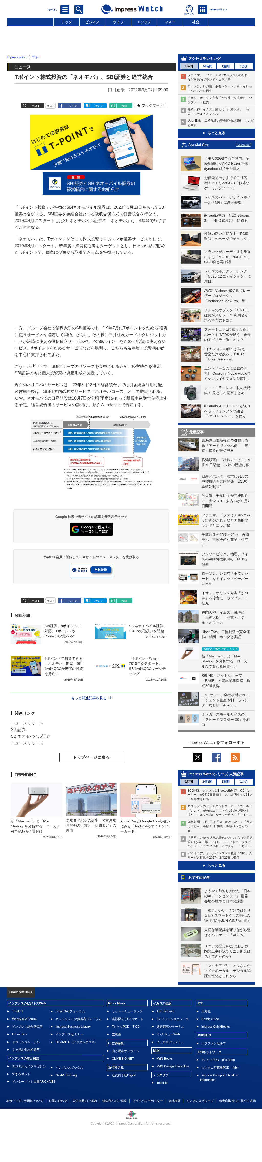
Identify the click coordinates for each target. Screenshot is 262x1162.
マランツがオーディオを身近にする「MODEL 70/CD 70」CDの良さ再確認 (227, 257)
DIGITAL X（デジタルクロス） (76, 1042)
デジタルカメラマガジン (29, 1066)
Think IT (17, 1011)
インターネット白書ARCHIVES (34, 1081)
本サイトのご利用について (24, 1101)
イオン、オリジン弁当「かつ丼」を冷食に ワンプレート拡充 (225, 598)
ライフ (118, 22)
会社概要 (174, 1101)
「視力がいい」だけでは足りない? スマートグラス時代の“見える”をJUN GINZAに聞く (227, 915)
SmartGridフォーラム (70, 1011)
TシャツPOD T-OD (126, 1026)
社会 (195, 22)
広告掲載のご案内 (84, 1101)
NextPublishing (66, 1075)
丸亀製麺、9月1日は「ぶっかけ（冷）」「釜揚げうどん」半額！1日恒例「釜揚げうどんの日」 (220, 826)
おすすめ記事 (199, 877)
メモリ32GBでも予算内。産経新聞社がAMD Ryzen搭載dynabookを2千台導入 (226, 163)
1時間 (189, 66)
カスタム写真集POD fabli (219, 1067)
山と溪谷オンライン (125, 1051)
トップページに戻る (91, 757)
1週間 (226, 66)
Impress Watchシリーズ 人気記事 (216, 774)
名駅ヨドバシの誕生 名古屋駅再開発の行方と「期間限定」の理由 (91, 825)
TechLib (162, 1083)
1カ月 (244, 66)
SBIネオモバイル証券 (30, 736)
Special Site (198, 145)
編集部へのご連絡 (114, 1101)
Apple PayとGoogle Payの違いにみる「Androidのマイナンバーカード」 (145, 826)
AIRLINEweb (165, 1011)
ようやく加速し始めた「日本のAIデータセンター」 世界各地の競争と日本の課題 (227, 896)
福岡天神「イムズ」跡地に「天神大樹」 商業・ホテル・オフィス (223, 617)
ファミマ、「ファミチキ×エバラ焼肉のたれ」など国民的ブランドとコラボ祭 (226, 520)
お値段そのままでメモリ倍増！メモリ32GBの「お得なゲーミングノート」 (226, 183)
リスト (51, 105)
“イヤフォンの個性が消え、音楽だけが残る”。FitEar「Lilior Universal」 (226, 354)
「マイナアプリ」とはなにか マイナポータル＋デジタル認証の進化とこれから (229, 971)
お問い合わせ (58, 1101)
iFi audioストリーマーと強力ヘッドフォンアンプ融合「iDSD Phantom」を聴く (227, 411)
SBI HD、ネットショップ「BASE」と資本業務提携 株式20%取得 (226, 680)
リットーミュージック (127, 1011)
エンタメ (144, 22)
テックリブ (160, 1075)
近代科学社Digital (124, 1075)
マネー (170, 22)
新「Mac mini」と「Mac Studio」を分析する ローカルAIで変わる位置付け (225, 661)
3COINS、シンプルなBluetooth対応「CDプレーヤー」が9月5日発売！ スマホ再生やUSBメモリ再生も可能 (220, 795)
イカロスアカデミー (170, 1042)
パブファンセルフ (213, 1043)
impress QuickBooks (215, 1026)
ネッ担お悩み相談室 (26, 1050)
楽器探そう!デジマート (127, 1019)
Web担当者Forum (24, 1019)
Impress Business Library (73, 1026)
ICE (200, 1003)
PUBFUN (204, 1035)
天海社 (206, 1011)
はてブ (98, 105)
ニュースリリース (27, 723)
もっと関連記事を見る (89, 698)
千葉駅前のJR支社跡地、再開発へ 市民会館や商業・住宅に (225, 540)
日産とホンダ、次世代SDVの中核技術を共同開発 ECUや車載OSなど (225, 481)
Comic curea (210, 1019)
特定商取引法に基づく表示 (237, 1101)
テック (66, 22)
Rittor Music (117, 1003)
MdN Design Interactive (173, 1066)
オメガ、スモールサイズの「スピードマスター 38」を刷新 (226, 719)
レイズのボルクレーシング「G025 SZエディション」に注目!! (227, 276)
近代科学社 (116, 1067)
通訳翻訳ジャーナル (170, 1026)
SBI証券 (18, 729)
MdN (156, 1051)
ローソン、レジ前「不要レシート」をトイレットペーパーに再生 (225, 578)
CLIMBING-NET (123, 1058)
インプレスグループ (200, 1101)
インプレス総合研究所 (27, 1026)
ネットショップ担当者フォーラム (79, 1019)
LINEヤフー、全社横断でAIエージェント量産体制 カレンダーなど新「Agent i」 (225, 700)
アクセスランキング (204, 59)
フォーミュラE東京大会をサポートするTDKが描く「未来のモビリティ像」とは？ (227, 334)
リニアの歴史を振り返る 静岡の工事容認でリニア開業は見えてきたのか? (227, 951)
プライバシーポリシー (147, 1101)
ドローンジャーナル (26, 1042)
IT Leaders (19, 1034)
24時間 (207, 66)
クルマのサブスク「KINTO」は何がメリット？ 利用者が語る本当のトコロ (227, 315)
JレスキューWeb (168, 1034)
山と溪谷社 (116, 1043)
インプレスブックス (69, 1067)
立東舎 (116, 1034)
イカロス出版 (162, 1003)
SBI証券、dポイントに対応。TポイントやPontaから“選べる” (63, 631)
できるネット (21, 1074)
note (124, 105)
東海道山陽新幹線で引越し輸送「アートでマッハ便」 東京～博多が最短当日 (225, 445)
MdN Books (165, 1058)
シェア (73, 105)
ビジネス (92, 22)
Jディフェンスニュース (173, 1019)
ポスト (36, 105)
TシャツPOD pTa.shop (218, 1060)
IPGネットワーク (209, 1052)
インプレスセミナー (69, 1034)
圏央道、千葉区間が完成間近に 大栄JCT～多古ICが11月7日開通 (226, 501)
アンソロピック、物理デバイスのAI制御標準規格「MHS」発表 (225, 559)
